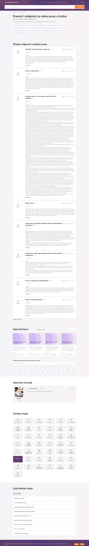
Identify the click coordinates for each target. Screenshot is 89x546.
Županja (67, 371)
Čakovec (59, 366)
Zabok (51, 371)
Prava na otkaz (62, 25)
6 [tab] (32, 400)
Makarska (39, 369)
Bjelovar (15, 369)
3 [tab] (29, 400)
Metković (42, 371)
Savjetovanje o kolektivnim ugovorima (21, 30)
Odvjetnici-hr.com (13, 2)
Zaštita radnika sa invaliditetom (19, 33)
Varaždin (36, 366)
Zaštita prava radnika (59, 30)
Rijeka (23, 366)
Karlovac (54, 366)
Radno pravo (28, 52)
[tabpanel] (44, 394)
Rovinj (31, 369)
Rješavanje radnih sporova (55, 28)
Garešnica (73, 371)
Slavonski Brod (48, 366)
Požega (44, 369)
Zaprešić (20, 371)
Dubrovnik (42, 366)
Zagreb (15, 366)
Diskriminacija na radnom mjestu (20, 25)
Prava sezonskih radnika (29, 28)
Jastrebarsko (36, 371)
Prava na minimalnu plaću (53, 25)
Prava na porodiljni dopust (19, 28)
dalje (55, 21)
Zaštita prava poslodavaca (48, 30)
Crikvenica (30, 371)
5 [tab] (31, 400)
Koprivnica (21, 369)
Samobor (63, 369)
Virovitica (68, 369)
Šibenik (31, 366)
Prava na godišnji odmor (41, 25)
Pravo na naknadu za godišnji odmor (37, 281)
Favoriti (83, 2)
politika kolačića (47, 543)
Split (19, 366)
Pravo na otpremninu (32, 71)
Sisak (69, 366)
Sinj (55, 371)
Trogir (35, 369)
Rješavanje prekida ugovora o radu (42, 28)
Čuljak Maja (19, 398)
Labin (58, 369)
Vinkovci (64, 366)
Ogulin (73, 369)
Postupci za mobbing (32, 25)
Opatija (49, 369)
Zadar (27, 366)
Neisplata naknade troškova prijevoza (37, 49)
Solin (63, 371)
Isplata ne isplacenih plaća (33, 299)
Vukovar (54, 369)
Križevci (59, 371)
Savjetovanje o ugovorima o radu (36, 30)
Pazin (47, 371)
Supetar (15, 371)
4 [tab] (30, 400)
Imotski (25, 371)
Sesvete (26, 369)
